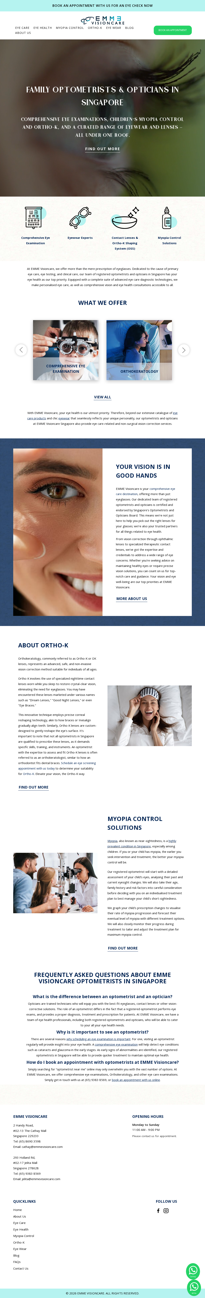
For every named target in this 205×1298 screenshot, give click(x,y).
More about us (131, 598)
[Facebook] (158, 1210)
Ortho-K (28, 774)
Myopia (112, 841)
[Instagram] (166, 1210)
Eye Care (19, 1223)
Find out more (33, 787)
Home (17, 1210)
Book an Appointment (173, 30)
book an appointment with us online (136, 1080)
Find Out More (102, 148)
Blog (16, 1255)
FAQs (17, 1262)
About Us (19, 1216)
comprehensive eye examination (116, 1044)
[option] (35, 226)
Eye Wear (20, 1249)
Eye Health (20, 1229)
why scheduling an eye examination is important (98, 1039)
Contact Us (20, 1268)
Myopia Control (23, 1236)
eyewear (64, 418)
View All (102, 397)
